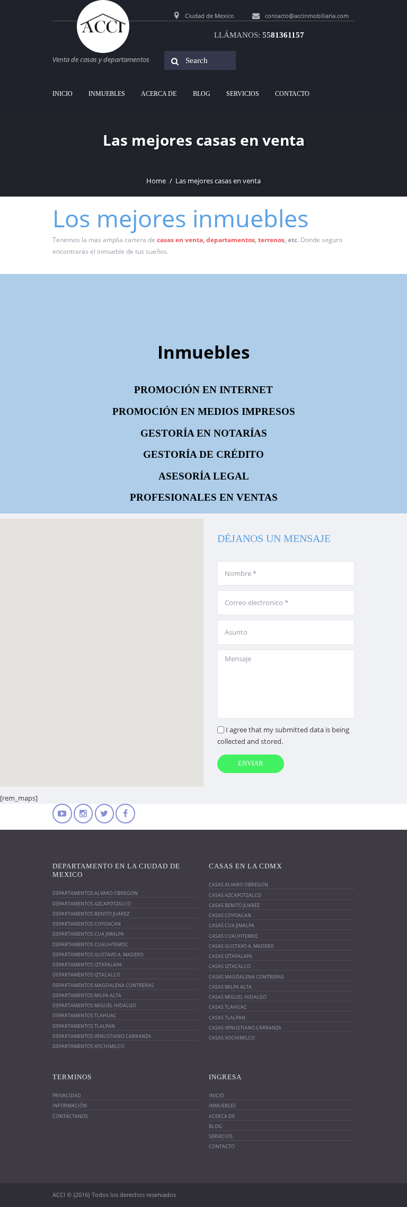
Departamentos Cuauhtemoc (90, 944)
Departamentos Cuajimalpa (88, 933)
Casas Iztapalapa (230, 956)
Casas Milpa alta (230, 986)
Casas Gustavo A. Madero (241, 946)
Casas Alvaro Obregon (238, 884)
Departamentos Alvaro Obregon (95, 893)
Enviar (250, 763)
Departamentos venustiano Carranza (101, 1036)
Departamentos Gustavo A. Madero (98, 954)
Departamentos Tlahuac (84, 1015)
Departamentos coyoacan (86, 923)
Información (69, 1105)
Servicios (242, 93)
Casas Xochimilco (232, 1037)
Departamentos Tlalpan (83, 1026)
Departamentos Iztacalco (86, 974)
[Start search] (172, 61)
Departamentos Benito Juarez (90, 913)
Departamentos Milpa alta (86, 995)
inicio (62, 93)
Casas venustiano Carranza (245, 1027)
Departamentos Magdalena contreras (103, 985)
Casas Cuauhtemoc (234, 936)
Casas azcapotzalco (235, 895)
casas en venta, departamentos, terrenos (221, 239)
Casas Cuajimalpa (231, 925)
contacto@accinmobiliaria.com (307, 16)
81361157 (283, 35)
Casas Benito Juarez (234, 905)
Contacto (292, 93)
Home (156, 180)
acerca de (158, 93)
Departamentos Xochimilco (88, 1046)
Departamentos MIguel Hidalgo (94, 1005)
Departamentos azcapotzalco (91, 903)
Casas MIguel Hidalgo (238, 996)
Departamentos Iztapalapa (87, 964)
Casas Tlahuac (228, 1007)
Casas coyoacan (230, 915)
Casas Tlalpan (227, 1017)
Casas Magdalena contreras (246, 976)
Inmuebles (107, 93)
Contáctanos (70, 1116)
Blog (201, 93)
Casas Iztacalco (230, 966)
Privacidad (66, 1095)
